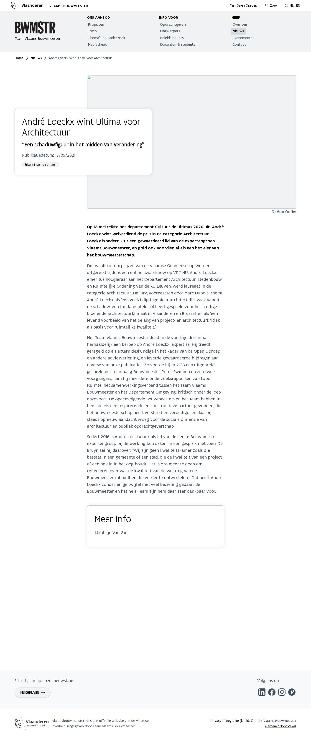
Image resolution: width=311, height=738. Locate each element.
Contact (239, 44)
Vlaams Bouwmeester (68, 6)
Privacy (216, 720)
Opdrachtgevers (173, 24)
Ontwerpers (170, 31)
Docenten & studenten (178, 44)
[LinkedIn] (261, 693)
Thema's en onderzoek (106, 37)
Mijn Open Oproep (243, 5)
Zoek (273, 5)
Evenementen (243, 37)
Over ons (239, 24)
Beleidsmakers (172, 37)
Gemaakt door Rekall (280, 726)
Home (19, 58)
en (298, 5)
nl (292, 5)
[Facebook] (271, 693)
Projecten (96, 24)
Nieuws (238, 31)
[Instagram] (281, 693)
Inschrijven (29, 692)
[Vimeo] (291, 693)
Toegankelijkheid (236, 720)
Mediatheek (97, 44)
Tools (92, 31)
